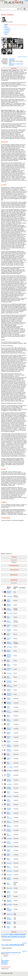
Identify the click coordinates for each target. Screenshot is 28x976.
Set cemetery (4, 964)
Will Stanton (9, 834)
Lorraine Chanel (9, 630)
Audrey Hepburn (9, 745)
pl (24, 56)
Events (6, 34)
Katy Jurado (8, 763)
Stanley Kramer (8, 741)
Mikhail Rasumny (9, 750)
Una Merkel (9, 846)
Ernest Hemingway (10, 685)
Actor (10, 62)
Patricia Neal (8, 625)
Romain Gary (9, 896)
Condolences (7, 29)
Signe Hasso (8, 859)
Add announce (4, 961)
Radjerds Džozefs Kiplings (9, 656)
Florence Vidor (9, 758)
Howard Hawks (9, 698)
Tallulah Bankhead (9, 643)
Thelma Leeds (8, 850)
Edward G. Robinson (9, 681)
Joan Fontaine (9, 711)
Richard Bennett (9, 728)
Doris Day (9, 863)
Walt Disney (10, 914)
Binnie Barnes (8, 813)
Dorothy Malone (9, 878)
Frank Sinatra (8, 665)
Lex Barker (9, 784)
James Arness (8, 792)
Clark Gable (8, 927)
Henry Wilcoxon (9, 826)
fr (22, 56)
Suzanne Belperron (9, 900)
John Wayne (8, 883)
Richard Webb (9, 733)
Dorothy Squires (9, 690)
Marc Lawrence (9, 821)
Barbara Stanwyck (9, 918)
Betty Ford (9, 888)
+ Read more (24, 942)
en (20, 56)
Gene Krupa (8, 754)
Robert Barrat (8, 804)
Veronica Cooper (9, 592)
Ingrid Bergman (9, 621)
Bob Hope (9, 673)
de (19, 56)
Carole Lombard (9, 609)
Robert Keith (8, 854)
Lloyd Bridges (8, 800)
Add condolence (5, 960)
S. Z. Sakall (9, 766)
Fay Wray (9, 796)
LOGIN (26, 0)
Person (6, 24)
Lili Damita (9, 770)
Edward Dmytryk (9, 842)
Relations (6, 32)
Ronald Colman (9, 830)
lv (23, 56)
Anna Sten (9, 874)
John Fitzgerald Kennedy (9, 909)
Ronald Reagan (9, 922)
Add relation (14, 583)
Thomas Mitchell (9, 809)
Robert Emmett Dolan (9, 775)
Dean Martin (8, 660)
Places (6, 26)
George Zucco (8, 737)
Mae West (9, 838)
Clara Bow (9, 646)
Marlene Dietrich (9, 605)
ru (26, 56)
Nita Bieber (9, 904)
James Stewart (8, 651)
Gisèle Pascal (8, 600)
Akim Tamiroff (9, 867)
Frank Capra (8, 707)
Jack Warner (8, 677)
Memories (6, 27)
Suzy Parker (8, 617)
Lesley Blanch (8, 892)
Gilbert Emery (8, 724)
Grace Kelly (9, 596)
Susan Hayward (9, 780)
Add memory (4, 962)
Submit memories (6, 940)
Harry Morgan (9, 720)
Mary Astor (9, 870)
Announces (7, 30)
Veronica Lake (9, 638)
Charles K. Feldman (9, 694)
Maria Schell (8, 716)
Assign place (14, 560)
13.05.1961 (11, 60)
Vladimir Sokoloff (9, 703)
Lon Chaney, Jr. (9, 817)
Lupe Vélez (9, 613)
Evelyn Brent (8, 634)
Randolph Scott (9, 669)
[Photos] (13, 54)
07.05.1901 (11, 58)
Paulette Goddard (9, 788)
